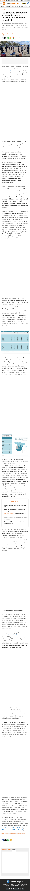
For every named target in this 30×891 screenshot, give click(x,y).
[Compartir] (3, 38)
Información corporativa (8, 884)
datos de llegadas (13, 635)
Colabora (24, 3)
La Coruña (20, 828)
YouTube (14, 889)
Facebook (7, 889)
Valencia (14, 828)
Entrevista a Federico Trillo (10, 0)
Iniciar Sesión (28, 3)
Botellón (23, 833)
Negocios (23, 6)
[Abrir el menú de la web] (1, 3)
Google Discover (16, 889)
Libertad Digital (15, 881)
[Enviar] (8, 38)
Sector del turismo (17, 833)
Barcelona (8, 828)
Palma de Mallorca (12, 830)
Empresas (2, 6)
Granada (20, 830)
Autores (22, 885)
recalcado (4, 712)
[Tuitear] (5, 38)
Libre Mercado (5, 9)
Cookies (7, 885)
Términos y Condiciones (21, 884)
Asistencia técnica (15, 885)
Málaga (4, 830)
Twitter (9, 889)
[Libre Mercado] (11, 3)
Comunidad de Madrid (8, 71)
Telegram (20, 889)
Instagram (11, 889)
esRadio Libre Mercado (15, 6)
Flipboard (18, 889)
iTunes (23, 889)
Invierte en (8, 6)
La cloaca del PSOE (19, 0)
